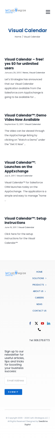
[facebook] (30, 323)
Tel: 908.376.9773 (39, 340)
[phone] (39, 329)
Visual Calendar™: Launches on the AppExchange (20, 167)
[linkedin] (48, 323)
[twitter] (36, 323)
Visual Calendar (37, 72)
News (25, 72)
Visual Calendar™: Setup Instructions (25, 220)
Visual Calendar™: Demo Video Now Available (25, 117)
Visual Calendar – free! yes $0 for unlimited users (24, 64)
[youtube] (42, 323)
